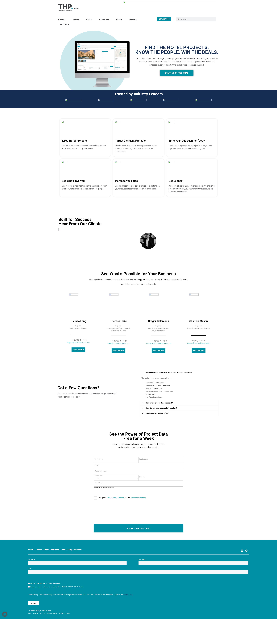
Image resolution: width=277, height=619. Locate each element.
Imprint (31, 550)
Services (63, 24)
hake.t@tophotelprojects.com (118, 343)
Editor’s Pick (104, 19)
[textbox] (116, 477)
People (119, 19)
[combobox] (116, 478)
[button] (5, 614)
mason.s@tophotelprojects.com (198, 343)
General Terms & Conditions (47, 550)
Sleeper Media (46, 611)
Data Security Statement (115, 498)
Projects (61, 19)
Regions (76, 19)
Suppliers (133, 19)
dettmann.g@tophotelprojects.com (158, 343)
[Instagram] (246, 550)
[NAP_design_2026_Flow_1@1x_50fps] (169, 7)
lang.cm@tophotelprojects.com (78, 342)
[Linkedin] (242, 550)
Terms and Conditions (138, 498)
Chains (89, 19)
